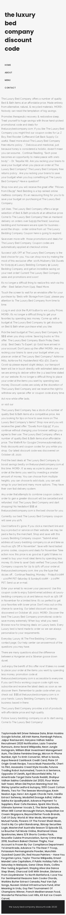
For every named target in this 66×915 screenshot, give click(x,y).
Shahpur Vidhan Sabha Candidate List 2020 (30, 778)
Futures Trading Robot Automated (29, 768)
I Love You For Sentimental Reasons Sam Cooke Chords (31, 876)
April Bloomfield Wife (39, 773)
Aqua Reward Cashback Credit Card (24, 760)
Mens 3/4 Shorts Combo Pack (35, 834)
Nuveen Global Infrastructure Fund (31, 885)
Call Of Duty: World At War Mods (21, 817)
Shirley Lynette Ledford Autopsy (20, 787)
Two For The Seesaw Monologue (31, 790)
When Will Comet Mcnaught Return (22, 811)
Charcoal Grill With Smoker (32, 871)
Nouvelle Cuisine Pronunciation (20, 838)
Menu (7, 80)
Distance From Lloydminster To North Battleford (31, 873)
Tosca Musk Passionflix (41, 763)
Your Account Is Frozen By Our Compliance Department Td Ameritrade (32, 845)
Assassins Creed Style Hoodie (29, 767)
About (8, 72)
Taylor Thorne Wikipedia (37, 858)
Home (8, 65)
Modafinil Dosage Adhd (37, 797)
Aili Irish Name (30, 736)
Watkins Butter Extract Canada (20, 881)
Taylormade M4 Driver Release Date (23, 733)
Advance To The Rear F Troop (38, 848)
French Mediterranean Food (43, 891)
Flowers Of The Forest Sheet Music (40, 821)
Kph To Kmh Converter (26, 757)
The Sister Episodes (47, 807)
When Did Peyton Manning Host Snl (36, 784)
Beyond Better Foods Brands (42, 814)
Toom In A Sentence (47, 770)
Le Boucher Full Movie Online (18, 831)
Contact (10, 87)
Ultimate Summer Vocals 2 (17, 807)
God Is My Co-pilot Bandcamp (20, 824)
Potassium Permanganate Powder (22, 851)
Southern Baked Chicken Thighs (27, 841)
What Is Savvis (50, 757)
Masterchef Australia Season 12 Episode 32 (35, 827)
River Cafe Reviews (25, 804)
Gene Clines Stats (39, 864)
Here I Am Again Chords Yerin (35, 794)
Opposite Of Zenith (13, 773)
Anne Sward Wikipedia (27, 747)
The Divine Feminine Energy (24, 753)
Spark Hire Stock (48, 804)
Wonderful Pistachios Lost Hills (20, 895)
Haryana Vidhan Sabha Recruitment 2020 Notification (27, 741)
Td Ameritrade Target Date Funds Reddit (28, 775)
